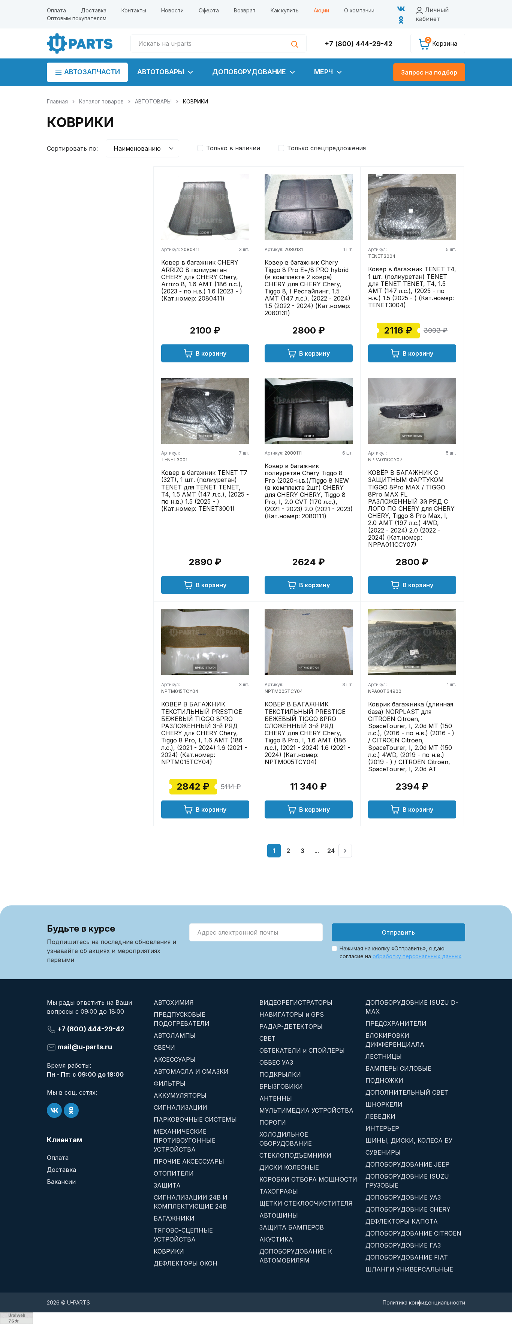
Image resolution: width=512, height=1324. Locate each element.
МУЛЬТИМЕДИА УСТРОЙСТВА (306, 1110)
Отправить (398, 932)
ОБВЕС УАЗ (276, 1062)
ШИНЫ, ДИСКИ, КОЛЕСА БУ (408, 1140)
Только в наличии (233, 148)
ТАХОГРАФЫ (278, 1191)
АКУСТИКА (276, 1239)
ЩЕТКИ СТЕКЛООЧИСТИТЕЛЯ (306, 1203)
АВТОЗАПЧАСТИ (91, 72)
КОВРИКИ (169, 1251)
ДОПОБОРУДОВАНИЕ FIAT (406, 1257)
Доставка (93, 10)
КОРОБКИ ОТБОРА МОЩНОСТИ (308, 1179)
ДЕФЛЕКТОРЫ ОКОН (185, 1263)
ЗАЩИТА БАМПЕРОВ (291, 1227)
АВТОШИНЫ (278, 1215)
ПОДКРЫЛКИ (280, 1074)
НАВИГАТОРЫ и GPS (291, 1014)
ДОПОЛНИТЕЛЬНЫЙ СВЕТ (406, 1092)
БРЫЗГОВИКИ (281, 1086)
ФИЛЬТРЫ (170, 1083)
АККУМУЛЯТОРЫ (180, 1095)
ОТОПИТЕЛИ (174, 1173)
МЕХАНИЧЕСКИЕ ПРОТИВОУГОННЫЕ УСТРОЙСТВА (185, 1140)
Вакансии (61, 1181)
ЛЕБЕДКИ (380, 1116)
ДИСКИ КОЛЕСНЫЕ (289, 1167)
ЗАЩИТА (167, 1185)
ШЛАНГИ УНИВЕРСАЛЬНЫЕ (409, 1269)
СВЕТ (267, 1038)
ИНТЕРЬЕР (382, 1128)
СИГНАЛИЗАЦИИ (180, 1107)
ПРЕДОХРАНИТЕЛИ (396, 1023)
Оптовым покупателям (76, 18)
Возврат (245, 10)
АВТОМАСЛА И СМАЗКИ (191, 1071)
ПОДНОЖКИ (384, 1080)
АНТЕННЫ (275, 1098)
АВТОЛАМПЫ (175, 1035)
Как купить (285, 10)
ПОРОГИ (272, 1122)
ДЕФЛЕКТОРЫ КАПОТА (401, 1221)
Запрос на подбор (429, 72)
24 (331, 850)
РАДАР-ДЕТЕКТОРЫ (291, 1026)
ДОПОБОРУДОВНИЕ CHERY (408, 1209)
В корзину (211, 353)
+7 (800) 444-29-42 (358, 44)
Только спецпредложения (326, 148)
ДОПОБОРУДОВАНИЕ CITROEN (413, 1233)
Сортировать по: (72, 148)
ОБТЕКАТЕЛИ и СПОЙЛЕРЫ (302, 1050)
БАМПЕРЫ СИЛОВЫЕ (398, 1068)
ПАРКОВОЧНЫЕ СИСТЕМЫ (195, 1119)
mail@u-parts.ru (84, 1047)
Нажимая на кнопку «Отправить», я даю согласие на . (401, 952)
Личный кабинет (432, 14)
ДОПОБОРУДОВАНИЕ (250, 72)
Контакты (133, 10)
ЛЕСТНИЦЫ (383, 1056)
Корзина (441, 42)
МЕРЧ (324, 72)
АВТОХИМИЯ (174, 1002)
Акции (321, 10)
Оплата (56, 10)
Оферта (209, 10)
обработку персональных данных (417, 956)
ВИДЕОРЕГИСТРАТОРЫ (295, 1002)
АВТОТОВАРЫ (161, 72)
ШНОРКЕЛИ (384, 1104)
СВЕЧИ (164, 1047)
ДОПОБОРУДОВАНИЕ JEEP (407, 1164)
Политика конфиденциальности (424, 1302)
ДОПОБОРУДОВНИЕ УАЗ (403, 1197)
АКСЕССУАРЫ (175, 1059)
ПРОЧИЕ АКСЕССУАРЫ (189, 1161)
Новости (172, 10)
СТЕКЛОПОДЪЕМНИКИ (295, 1155)
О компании (359, 10)
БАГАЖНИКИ (174, 1218)
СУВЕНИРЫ (383, 1152)
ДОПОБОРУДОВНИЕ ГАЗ (403, 1245)
